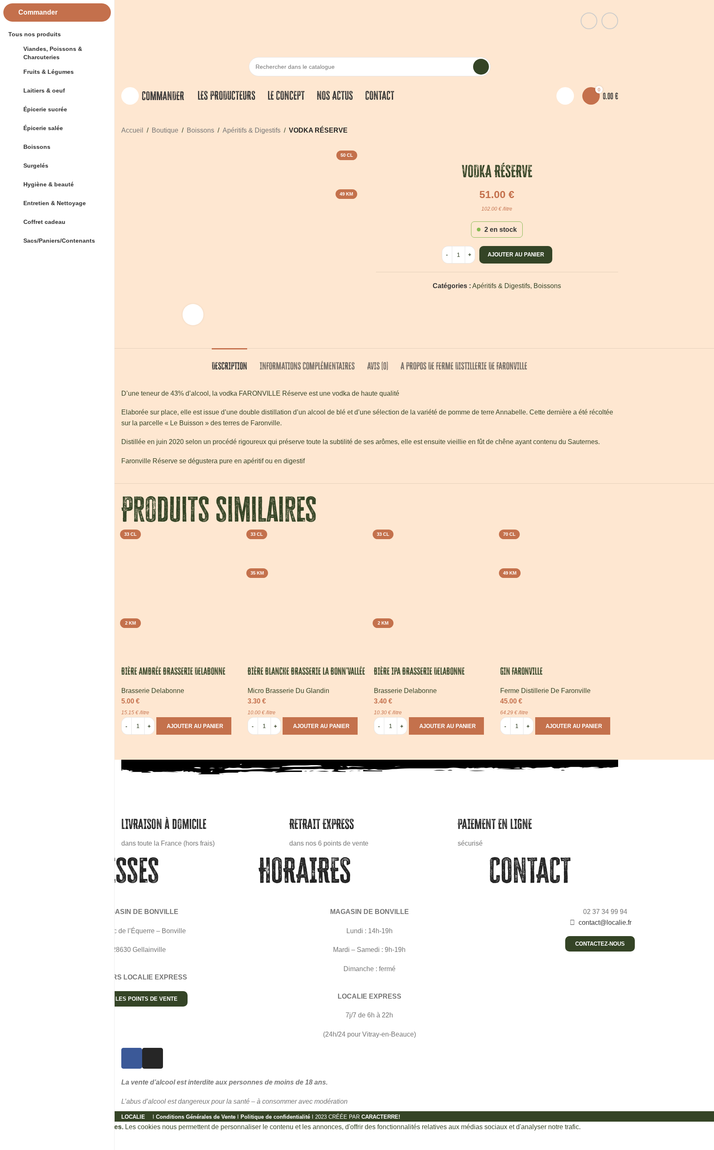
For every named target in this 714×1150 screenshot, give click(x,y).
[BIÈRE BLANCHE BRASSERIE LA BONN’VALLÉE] (307, 584)
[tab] (229, 362)
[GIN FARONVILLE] (559, 584)
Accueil (132, 130)
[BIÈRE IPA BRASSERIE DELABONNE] (433, 584)
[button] (193, 726)
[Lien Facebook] (589, 21)
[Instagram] (152, 1058)
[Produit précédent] (593, 131)
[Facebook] (131, 1058)
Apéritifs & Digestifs (252, 130)
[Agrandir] (193, 314)
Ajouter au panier (516, 254)
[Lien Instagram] (609, 21)
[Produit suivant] (613, 131)
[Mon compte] (565, 96)
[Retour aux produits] (603, 131)
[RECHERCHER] (481, 67)
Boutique (165, 130)
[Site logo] (369, 20)
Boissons (200, 130)
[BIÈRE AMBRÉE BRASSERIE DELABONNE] (180, 584)
